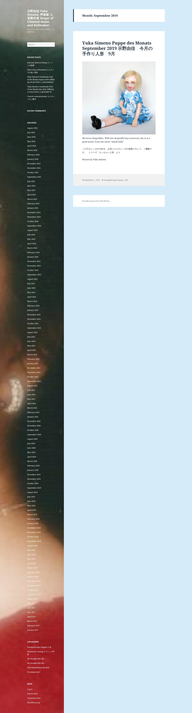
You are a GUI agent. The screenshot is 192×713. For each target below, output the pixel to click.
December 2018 (34, 528)
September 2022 (34, 328)
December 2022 (34, 314)
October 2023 (33, 270)
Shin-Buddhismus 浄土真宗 (38, 667)
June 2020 (31, 448)
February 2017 (33, 625)
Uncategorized (33, 672)
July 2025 (31, 181)
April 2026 (31, 146)
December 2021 (34, 368)
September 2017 (34, 594)
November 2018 (34, 532)
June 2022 (31, 341)
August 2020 (32, 439)
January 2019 (32, 523)
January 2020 (32, 470)
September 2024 (34, 226)
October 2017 (33, 590)
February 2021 (33, 412)
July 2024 (31, 234)
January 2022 (32, 363)
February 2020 (33, 465)
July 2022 (31, 337)
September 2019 (34, 488)
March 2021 (32, 408)
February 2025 (33, 203)
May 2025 (31, 190)
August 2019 (32, 492)
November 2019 (34, 479)
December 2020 (34, 421)
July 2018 (31, 550)
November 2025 (34, 168)
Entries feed (32, 693)
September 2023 (34, 274)
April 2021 (31, 403)
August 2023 (32, 279)
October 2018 (33, 537)
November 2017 (34, 585)
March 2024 (32, 248)
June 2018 (31, 554)
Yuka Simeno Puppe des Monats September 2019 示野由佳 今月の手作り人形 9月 (117, 48)
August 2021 (32, 385)
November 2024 (34, 217)
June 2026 (31, 137)
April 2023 (31, 297)
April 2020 (31, 457)
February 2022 (33, 359)
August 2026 (32, 128)
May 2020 (31, 452)
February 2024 (33, 252)
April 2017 (31, 616)
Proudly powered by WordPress (95, 201)
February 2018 (33, 572)
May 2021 (31, 399)
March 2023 (32, 301)
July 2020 (31, 443)
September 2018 (34, 541)
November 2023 (34, 266)
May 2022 (31, 346)
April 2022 (31, 350)
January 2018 (32, 577)
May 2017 (31, 612)
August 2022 (32, 332)
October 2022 (33, 323)
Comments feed (33, 698)
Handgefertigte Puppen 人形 (39, 647)
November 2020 (34, 425)
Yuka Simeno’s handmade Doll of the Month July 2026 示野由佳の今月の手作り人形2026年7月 (40, 89)
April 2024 (31, 243)
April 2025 (31, 194)
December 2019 (34, 474)
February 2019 (33, 519)
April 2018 (31, 563)
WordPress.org (33, 702)
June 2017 (31, 608)
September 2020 (34, 434)
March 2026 (32, 150)
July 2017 (31, 603)
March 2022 (32, 354)
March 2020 (32, 461)
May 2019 (31, 505)
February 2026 (33, 154)
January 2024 (32, 257)
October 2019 (33, 483)
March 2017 (32, 621)
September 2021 (34, 381)
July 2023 (31, 283)
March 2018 (32, 568)
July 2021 (31, 390)
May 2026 (31, 141)
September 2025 (34, 177)
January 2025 (32, 208)
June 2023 (31, 288)
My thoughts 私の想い (36, 658)
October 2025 (33, 172)
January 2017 (32, 630)
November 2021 (34, 372)
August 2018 (32, 545)
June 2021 (31, 394)
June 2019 (31, 501)
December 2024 (34, 212)
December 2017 (34, 581)
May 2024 (31, 239)
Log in (29, 689)
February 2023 (33, 306)
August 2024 (32, 230)
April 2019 (31, 510)
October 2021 (33, 377)
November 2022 (34, 319)
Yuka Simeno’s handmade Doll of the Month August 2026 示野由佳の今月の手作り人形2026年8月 (41, 79)
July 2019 (31, 497)
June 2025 (31, 186)
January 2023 (32, 310)
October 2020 (33, 430)
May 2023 (31, 292)
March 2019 (32, 514)
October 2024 (33, 221)
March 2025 (32, 199)
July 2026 (31, 132)
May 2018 (31, 559)
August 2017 (32, 599)
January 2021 (32, 417)
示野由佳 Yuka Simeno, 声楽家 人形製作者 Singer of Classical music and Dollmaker (40, 18)
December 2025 (34, 163)
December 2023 (34, 261)
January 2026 (32, 159)
